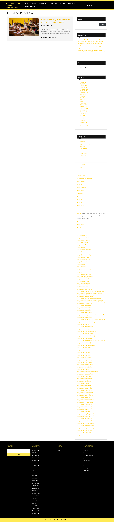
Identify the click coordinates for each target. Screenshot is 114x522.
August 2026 (83, 82)
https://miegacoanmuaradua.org (84, 329)
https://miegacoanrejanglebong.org (85, 395)
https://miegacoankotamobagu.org (85, 373)
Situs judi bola (43, 3)
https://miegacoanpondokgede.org (85, 321)
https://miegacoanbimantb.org (84, 376)
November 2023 (84, 125)
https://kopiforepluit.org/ (82, 266)
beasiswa (82, 143)
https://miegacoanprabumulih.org (85, 296)
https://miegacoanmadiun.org (84, 432)
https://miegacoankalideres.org (98, 319)
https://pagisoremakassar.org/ (84, 249)
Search (80, 19)
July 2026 (82, 83)
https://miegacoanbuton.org (83, 394)
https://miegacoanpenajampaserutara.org (86, 331)
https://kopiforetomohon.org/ (84, 268)
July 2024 (82, 115)
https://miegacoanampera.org (84, 305)
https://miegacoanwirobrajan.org (84, 349)
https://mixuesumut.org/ (82, 286)
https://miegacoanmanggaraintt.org (85, 380)
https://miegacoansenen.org (83, 308)
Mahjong (62, 3)
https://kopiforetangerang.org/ (84, 245)
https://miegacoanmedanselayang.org (86, 345)
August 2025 (83, 94)
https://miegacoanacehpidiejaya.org (85, 413)
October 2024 (83, 110)
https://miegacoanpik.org (98, 322)
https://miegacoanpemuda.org (98, 291)
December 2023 (84, 124)
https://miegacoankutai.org (83, 409)
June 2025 (82, 97)
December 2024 (84, 108)
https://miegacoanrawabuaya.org (84, 315)
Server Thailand (30, 6)
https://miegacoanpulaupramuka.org (85, 295)
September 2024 (84, 111)
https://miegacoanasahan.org (83, 397)
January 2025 (83, 106)
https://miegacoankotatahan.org (97, 302)
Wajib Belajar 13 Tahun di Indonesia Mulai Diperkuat (91, 41)
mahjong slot (80, 193)
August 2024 (83, 113)
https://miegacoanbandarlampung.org (86, 335)
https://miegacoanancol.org (83, 427)
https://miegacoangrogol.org (83, 319)
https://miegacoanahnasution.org (84, 289)
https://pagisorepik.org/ (82, 247)
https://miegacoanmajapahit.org (84, 352)
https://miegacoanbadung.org (84, 385)
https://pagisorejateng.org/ (83, 261)
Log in (59, 450)
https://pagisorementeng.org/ (83, 254)
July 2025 (82, 96)
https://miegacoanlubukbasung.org (85, 328)
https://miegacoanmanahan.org (84, 355)
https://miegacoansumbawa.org (84, 407)
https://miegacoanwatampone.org (85, 402)
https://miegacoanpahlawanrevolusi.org (86, 428)
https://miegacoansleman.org (98, 340)
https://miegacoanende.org (83, 298)
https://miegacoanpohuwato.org (84, 359)
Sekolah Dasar (83, 148)
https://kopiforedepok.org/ (83, 278)
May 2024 (82, 118)
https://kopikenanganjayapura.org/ (85, 244)
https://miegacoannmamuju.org (84, 378)
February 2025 (83, 104)
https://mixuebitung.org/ (82, 242)
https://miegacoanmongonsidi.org (85, 343)
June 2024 (82, 117)
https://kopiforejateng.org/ (83, 237)
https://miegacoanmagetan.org (84, 383)
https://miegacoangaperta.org (84, 347)
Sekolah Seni (83, 150)
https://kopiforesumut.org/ (83, 238)
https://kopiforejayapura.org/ (83, 240)
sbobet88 (79, 213)
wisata (81, 157)
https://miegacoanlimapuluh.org (84, 420)
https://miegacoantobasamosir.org (85, 392)
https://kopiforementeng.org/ (83, 262)
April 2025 (82, 101)
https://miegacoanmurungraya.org (85, 374)
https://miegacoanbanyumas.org (84, 362)
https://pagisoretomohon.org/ (84, 255)
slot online (79, 202)
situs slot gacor (80, 190)
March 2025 (83, 103)
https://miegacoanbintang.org (84, 366)
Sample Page (53, 3)
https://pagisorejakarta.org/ (83, 251)
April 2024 (82, 120)
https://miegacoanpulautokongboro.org (86, 360)
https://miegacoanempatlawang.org (85, 399)
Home (27, 3)
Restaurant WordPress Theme (53, 520)
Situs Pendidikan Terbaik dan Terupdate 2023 (13, 5)
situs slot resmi (80, 205)
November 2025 (84, 89)
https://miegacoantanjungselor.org (85, 333)
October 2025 (83, 90)
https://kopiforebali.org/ (82, 279)
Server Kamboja (72, 3)
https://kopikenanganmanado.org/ (85, 276)
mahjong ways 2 (81, 175)
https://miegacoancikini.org (97, 314)
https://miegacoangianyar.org (84, 340)
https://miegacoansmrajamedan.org (85, 435)
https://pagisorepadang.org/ (83, 259)
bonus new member (81, 187)
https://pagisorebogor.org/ (83, 272)
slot (81, 151)
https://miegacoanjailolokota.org (84, 411)
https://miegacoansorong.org (97, 336)
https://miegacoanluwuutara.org (84, 390)
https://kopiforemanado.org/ (83, 283)
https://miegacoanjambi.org (83, 336)
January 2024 (83, 122)
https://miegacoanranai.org (83, 302)
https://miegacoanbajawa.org (84, 369)
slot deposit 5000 (81, 164)
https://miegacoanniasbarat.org (84, 381)
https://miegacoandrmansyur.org (84, 434)
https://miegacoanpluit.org (83, 324)
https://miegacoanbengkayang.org (85, 421)
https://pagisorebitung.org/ (83, 257)
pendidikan (83, 146)
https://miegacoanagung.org (96, 298)
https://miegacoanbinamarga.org (84, 307)
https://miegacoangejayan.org (84, 291)
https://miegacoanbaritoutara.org (84, 404)
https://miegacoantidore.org (83, 300)
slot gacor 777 (80, 227)
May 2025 (82, 99)
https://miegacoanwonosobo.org (84, 303)
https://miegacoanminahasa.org (84, 338)
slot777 (78, 196)
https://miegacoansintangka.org (84, 367)
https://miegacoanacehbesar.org (84, 388)
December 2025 (84, 87)
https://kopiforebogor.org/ (83, 281)
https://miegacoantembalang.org (84, 350)
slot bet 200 (79, 184)
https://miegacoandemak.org (83, 416)
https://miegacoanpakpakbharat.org (85, 414)
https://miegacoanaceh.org (96, 300)
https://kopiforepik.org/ (82, 264)
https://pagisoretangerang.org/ (84, 274)
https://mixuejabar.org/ (82, 285)
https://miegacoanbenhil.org (83, 314)
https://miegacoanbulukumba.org (85, 364)
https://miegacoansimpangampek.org (85, 401)
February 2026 (83, 85)
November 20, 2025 (47, 25)
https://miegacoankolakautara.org (85, 326)
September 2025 (84, 92)
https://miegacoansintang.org (97, 293)
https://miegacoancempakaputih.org (85, 423)
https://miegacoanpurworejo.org (84, 406)
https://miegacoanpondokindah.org (85, 317)
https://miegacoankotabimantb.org (85, 312)
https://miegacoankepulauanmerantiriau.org (87, 371)
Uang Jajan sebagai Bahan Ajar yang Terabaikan (89, 39)
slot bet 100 (79, 167)
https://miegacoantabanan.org (84, 387)
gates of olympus (81, 181)
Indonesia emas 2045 (85, 144)
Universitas (83, 155)
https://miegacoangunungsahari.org (85, 425)
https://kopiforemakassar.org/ (84, 269)
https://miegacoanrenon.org (83, 293)
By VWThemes (65, 520)
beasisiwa (82, 141)
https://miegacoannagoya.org (84, 342)
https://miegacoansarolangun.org (84, 418)
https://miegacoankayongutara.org (85, 357)
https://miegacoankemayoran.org (85, 310)
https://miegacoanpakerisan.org (84, 430)
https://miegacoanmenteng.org (84, 322)
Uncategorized (83, 153)
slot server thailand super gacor (84, 178)
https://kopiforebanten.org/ (83, 235)
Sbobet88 (33, 3)
